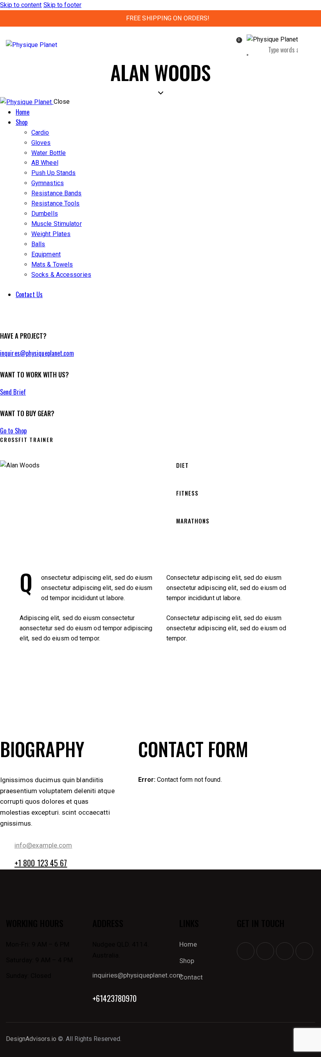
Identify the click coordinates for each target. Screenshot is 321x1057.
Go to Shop (13, 430)
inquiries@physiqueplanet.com (137, 975)
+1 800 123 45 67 (40, 863)
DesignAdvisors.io (31, 1039)
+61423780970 (114, 998)
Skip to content (21, 5)
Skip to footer (62, 5)
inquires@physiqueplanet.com (37, 353)
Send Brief (13, 392)
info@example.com (43, 845)
